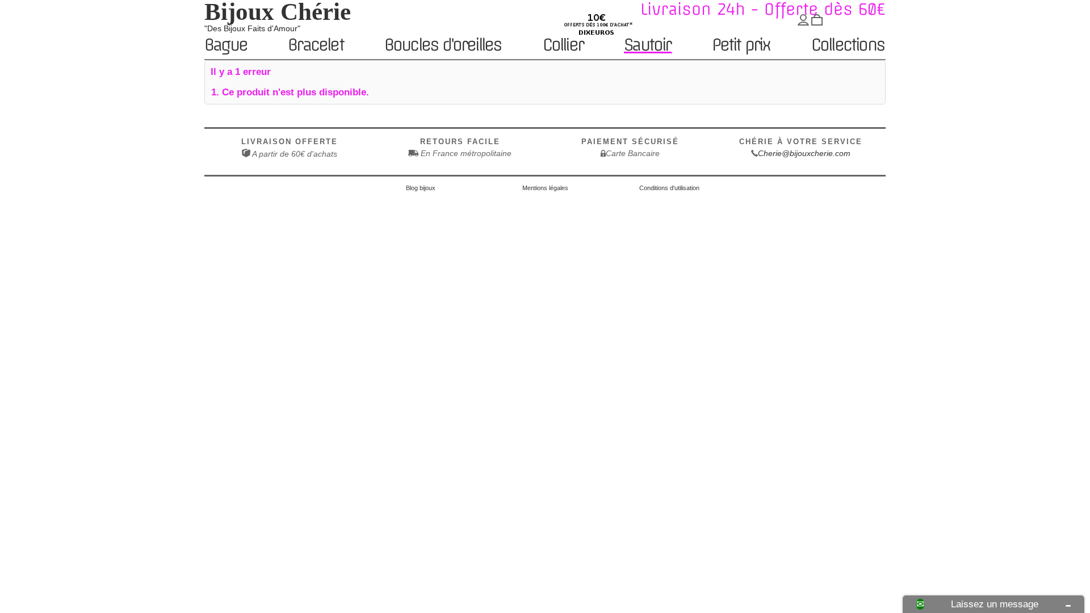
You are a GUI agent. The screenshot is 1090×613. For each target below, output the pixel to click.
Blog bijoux (420, 187)
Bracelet (315, 45)
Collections (847, 45)
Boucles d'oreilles (443, 45)
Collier (563, 45)
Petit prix (741, 45)
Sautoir (647, 45)
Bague (225, 45)
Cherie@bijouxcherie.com (804, 153)
